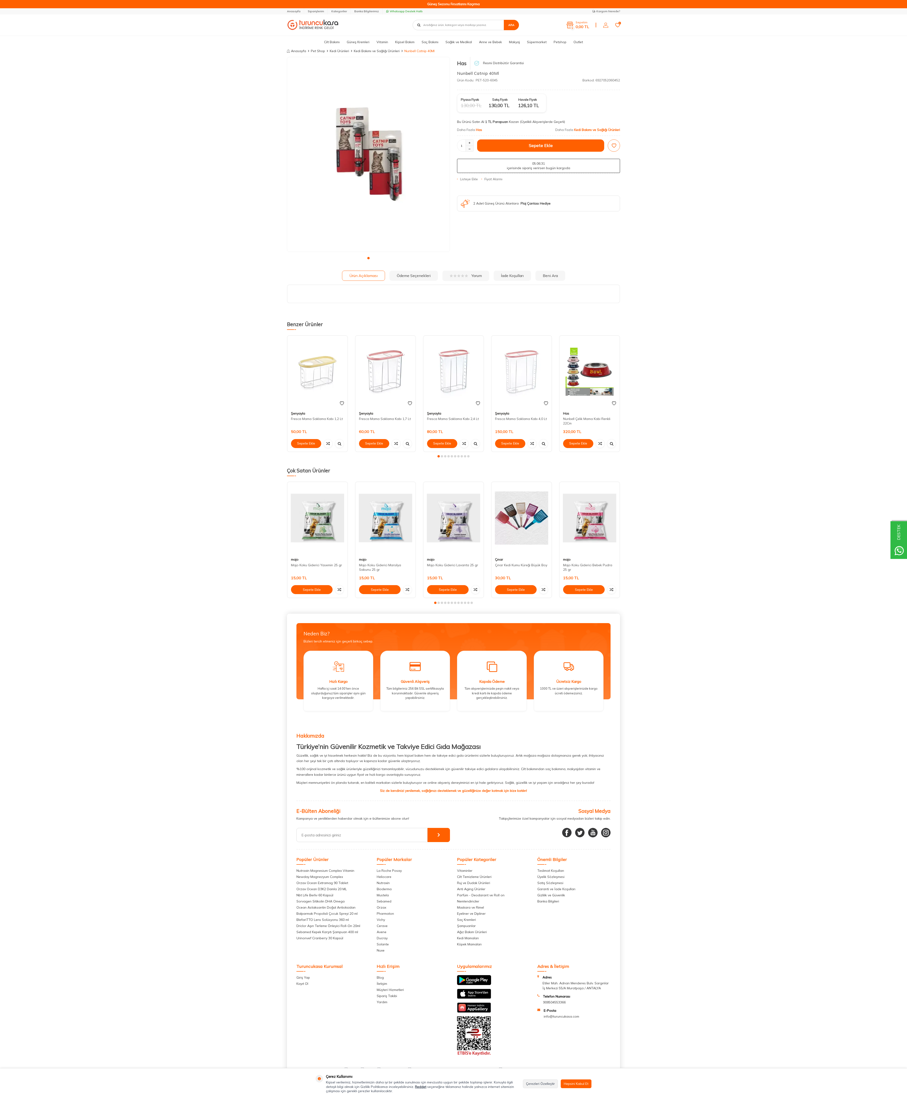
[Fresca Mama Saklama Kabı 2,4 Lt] (453, 372)
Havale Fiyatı (527, 99)
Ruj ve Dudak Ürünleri (473, 883)
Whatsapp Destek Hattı (406, 11)
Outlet (578, 42)
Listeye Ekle (469, 179)
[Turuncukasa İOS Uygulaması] (474, 997)
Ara (511, 25)
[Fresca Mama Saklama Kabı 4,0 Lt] (522, 372)
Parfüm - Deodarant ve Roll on (481, 895)
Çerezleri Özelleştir (540, 1084)
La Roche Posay (389, 870)
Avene (381, 932)
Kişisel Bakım (405, 42)
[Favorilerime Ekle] (342, 403)
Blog (380, 977)
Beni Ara (550, 275)
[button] (368, 258)
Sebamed (384, 901)
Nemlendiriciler (468, 901)
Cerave (382, 926)
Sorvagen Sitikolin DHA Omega (320, 901)
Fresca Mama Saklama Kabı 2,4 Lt (453, 419)
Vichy (381, 920)
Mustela (383, 895)
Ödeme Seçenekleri (414, 275)
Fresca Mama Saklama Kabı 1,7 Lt (385, 419)
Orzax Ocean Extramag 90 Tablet (322, 883)
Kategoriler (339, 11)
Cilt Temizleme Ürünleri (474, 877)
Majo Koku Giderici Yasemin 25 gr (316, 565)
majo (295, 560)
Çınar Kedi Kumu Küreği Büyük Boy (521, 565)
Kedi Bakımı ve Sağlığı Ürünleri (377, 51)
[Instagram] (606, 832)
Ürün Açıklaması (363, 275)
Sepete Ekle (541, 145)
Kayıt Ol (302, 984)
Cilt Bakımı (332, 42)
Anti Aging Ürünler (471, 889)
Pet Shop (318, 51)
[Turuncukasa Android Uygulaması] (474, 984)
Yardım (382, 1002)
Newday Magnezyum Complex (319, 877)
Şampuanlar (466, 926)
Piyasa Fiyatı (470, 99)
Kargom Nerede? (608, 11)
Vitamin (382, 42)
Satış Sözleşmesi (550, 883)
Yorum (476, 275)
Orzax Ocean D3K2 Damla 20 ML (321, 889)
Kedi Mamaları (468, 938)
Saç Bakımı (430, 42)
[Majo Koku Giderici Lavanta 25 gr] (453, 518)
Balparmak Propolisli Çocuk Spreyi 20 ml (327, 913)
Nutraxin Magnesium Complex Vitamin (325, 870)
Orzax (381, 907)
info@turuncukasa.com (561, 1016)
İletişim (382, 984)
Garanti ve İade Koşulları (556, 889)
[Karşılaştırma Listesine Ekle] (328, 443)
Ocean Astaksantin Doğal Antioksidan (325, 907)
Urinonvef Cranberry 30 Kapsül (319, 938)
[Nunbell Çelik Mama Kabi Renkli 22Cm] (590, 372)
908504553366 (554, 1002)
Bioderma (384, 889)
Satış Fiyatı (500, 99)
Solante (383, 944)
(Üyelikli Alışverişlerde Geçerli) (543, 122)
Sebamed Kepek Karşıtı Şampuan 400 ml (327, 932)
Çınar (499, 560)
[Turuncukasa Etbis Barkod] (474, 1054)
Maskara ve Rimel (470, 907)
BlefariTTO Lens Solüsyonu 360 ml (322, 920)
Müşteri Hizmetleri (390, 990)
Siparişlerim (316, 11)
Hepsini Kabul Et (576, 1084)
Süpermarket (537, 42)
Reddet (420, 1087)
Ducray (382, 938)
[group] (368, 154)
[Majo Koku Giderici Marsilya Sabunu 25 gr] (385, 518)
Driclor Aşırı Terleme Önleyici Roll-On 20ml (328, 926)
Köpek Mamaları (469, 944)
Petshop (560, 42)
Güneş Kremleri (358, 42)
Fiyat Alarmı (493, 179)
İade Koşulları (512, 275)
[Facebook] (567, 832)
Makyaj (514, 42)
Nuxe (381, 950)
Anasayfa (293, 11)
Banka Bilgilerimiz (366, 11)
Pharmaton (385, 913)
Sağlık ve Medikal (458, 42)
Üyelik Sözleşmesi (551, 877)
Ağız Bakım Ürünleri (472, 932)
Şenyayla (298, 413)
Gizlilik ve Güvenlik (551, 895)
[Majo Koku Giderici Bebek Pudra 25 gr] (590, 518)
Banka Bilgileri (548, 901)
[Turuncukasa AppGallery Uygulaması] (474, 1011)
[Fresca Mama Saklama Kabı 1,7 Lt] (385, 372)
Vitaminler (464, 870)
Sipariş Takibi (387, 996)
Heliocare (384, 877)
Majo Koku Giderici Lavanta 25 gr (452, 565)
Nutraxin (383, 883)
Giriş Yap (303, 977)
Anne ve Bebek (490, 42)
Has (461, 63)
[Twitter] (580, 832)
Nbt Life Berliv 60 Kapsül (314, 895)
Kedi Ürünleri (339, 51)
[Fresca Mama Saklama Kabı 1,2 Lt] (317, 372)
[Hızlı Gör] (339, 443)
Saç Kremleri (466, 920)
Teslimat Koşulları (550, 870)
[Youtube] (593, 832)
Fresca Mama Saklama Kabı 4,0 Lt (521, 419)
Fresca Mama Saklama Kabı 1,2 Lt (317, 419)
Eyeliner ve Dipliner (471, 913)
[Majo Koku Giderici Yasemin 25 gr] (317, 518)
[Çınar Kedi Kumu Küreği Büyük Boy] (522, 518)
